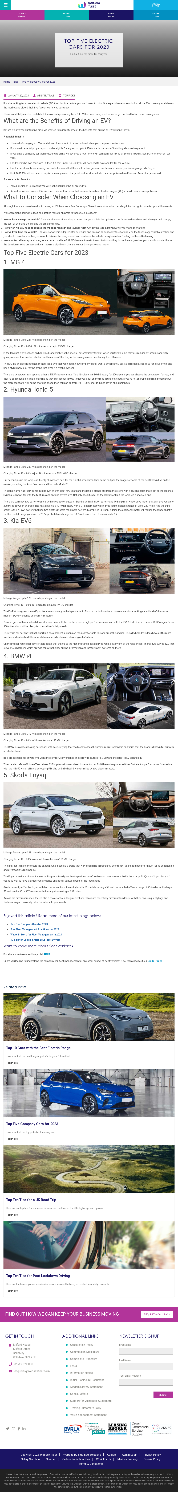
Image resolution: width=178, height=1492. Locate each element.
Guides (111, 1454)
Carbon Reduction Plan (76, 1459)
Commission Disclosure (84, 1351)
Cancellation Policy (81, 1345)
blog (16, 81)
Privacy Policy (152, 1454)
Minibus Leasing (127, 1459)
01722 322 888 (23, 1364)
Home (6, 81)
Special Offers (79, 1394)
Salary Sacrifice (30, 1459)
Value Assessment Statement (88, 1415)
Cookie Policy (152, 1459)
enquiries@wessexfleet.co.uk (32, 1371)
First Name (125, 1344)
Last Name (125, 1360)
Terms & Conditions (91, 1463)
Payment (22, 15)
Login (67, 15)
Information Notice (81, 1373)
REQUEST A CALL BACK (157, 1314)
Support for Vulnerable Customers (91, 1400)
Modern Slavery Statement (86, 1387)
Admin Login (129, 1454)
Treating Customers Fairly (85, 1408)
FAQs (73, 1366)
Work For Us (103, 1459)
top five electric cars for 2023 (38, 81)
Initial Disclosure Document (87, 1380)
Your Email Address (130, 1375)
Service (156, 5)
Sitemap (51, 1459)
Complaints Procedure (83, 1359)
